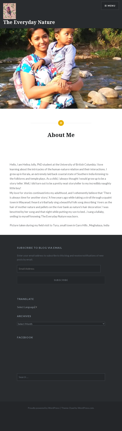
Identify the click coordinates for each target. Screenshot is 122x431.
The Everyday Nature (29, 22)
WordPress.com (86, 408)
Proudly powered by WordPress (43, 408)
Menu (111, 5)
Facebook (25, 337)
